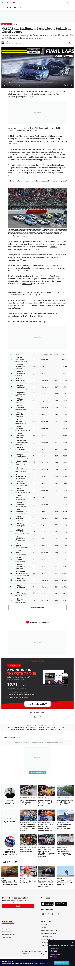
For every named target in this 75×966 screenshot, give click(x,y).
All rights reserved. (46, 954)
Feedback (44, 924)
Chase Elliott (27, 284)
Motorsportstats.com (8, 934)
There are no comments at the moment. (37, 742)
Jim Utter (8, 42)
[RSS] (58, 914)
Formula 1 (4, 8)
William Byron (33, 249)
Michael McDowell (41, 303)
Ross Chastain (55, 276)
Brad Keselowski (53, 279)
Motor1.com (5, 926)
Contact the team (46, 936)
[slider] (37, 82)
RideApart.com (6, 937)
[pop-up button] (67, 85)
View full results (37, 607)
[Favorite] (66, 42)
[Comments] (71, 42)
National (21, 8)
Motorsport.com (7, 931)
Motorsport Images (31, 236)
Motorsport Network (34, 954)
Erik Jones (53, 292)
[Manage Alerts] (40, 717)
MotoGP (13, 8)
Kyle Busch (27, 316)
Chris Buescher (14, 276)
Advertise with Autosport (48, 933)
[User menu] (72, 2)
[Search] (68, 2)
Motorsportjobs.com (8, 929)
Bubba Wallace (14, 281)
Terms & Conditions (27, 951)
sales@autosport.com (47, 939)
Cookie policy (38, 951)
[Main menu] (2, 2)
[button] (37, 68)
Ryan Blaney (13, 292)
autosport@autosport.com (49, 930)
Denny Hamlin (47, 257)
